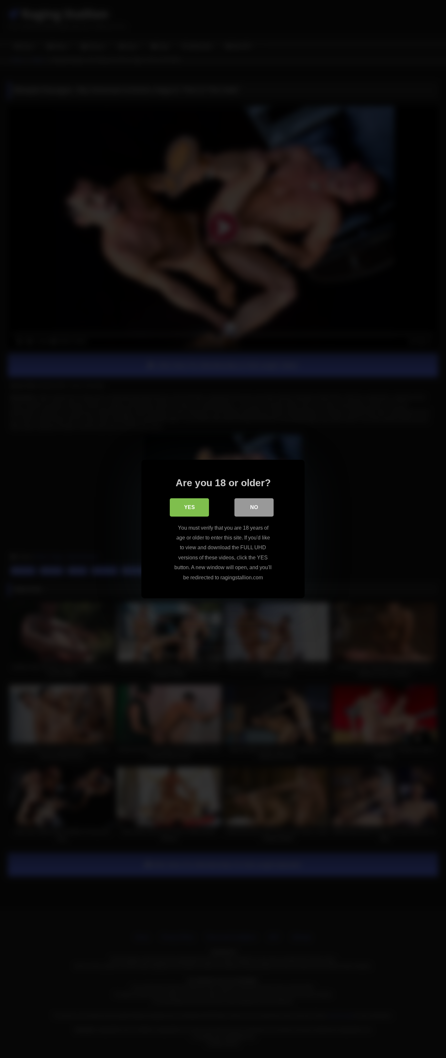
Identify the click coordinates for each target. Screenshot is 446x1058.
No (254, 507)
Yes (189, 507)
